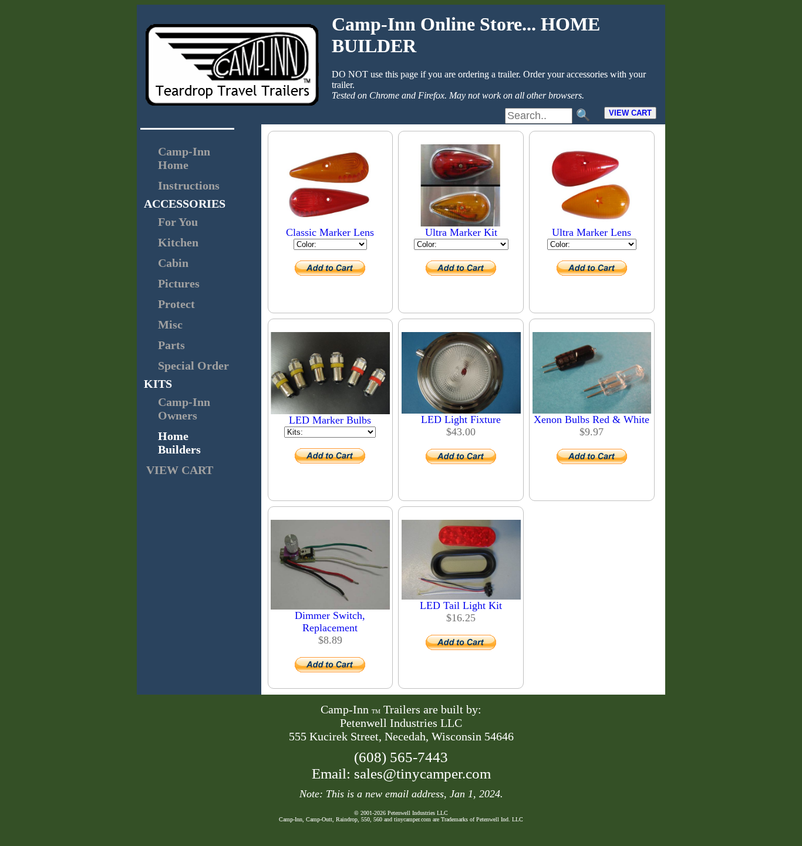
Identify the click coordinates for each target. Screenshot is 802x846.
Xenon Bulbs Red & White (591, 419)
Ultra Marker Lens (591, 232)
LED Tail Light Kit (461, 605)
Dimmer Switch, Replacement (330, 622)
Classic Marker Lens (330, 232)
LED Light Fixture (461, 419)
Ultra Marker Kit (461, 232)
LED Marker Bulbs (330, 420)
